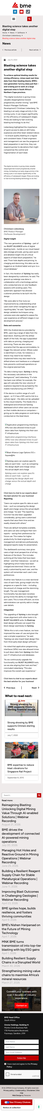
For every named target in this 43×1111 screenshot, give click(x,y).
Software (21, 33)
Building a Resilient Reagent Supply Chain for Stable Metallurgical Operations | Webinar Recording (21, 877)
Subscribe (21, 1058)
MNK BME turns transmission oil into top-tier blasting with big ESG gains (21, 946)
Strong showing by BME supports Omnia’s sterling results (21, 726)
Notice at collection (12, 1107)
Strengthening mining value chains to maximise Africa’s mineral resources (21, 975)
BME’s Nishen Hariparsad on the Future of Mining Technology (21, 929)
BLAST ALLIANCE (14, 246)
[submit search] (39, 795)
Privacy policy (8, 1090)
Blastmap (31, 620)
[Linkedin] (15, 12)
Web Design (17, 1095)
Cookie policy (20, 1090)
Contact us (21, 1005)
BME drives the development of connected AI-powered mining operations (21, 836)
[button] (13, 19)
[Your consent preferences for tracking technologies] (39, 1107)
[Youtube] (21, 12)
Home (4, 33)
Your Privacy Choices (20, 1102)
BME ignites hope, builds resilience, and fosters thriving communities (19, 912)
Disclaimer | (31, 1090)
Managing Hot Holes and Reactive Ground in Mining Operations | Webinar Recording (20, 856)
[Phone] (28, 12)
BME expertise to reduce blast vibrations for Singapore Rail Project (20, 768)
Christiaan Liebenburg (11, 35)
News (12, 33)
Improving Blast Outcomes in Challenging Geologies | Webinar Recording (20, 896)
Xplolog (21, 84)
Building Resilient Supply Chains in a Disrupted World (21, 960)
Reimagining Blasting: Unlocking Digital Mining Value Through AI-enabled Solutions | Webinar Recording (20, 813)
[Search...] (19, 795)
